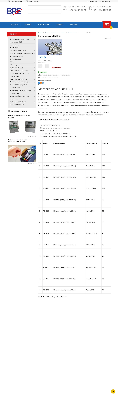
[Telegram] (43, 83)
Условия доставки (16, 1)
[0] (107, 24)
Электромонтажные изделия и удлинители (21, 92)
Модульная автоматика (18, 79)
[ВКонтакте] (39, 83)
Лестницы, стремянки (18, 102)
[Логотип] (16, 12)
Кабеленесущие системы (19, 70)
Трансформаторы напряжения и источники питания (21, 55)
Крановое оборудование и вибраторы (19, 97)
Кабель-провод (15, 65)
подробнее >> (31, 136)
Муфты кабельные (16, 68)
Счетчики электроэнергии (19, 39)
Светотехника (15, 87)
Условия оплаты (33, 1)
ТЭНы (12, 62)
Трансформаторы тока (18, 50)
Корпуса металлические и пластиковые (19, 75)
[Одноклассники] (41, 83)
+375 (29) (102, 6)
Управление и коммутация (19, 82)
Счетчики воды (15, 59)
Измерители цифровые (18, 85)
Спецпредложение (17, 104)
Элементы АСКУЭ (16, 42)
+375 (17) (77, 6)
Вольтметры (14, 48)
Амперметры (14, 45)
